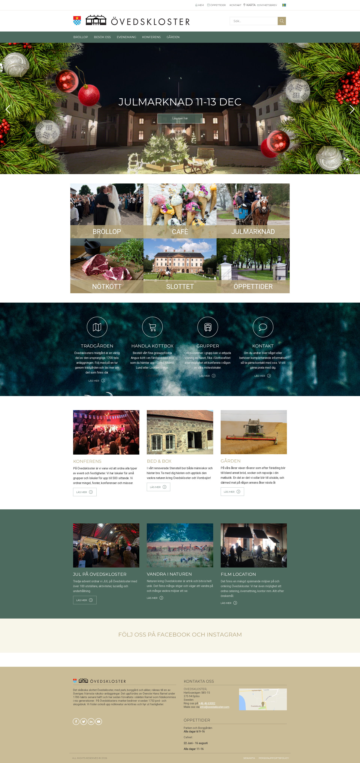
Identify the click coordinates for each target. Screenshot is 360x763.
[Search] (282, 21)
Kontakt (235, 5)
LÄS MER (180, 125)
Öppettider (218, 5)
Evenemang (126, 37)
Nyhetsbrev (268, 5)
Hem (201, 5)
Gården (173, 37)
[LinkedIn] (91, 722)
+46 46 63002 (207, 703)
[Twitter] (84, 722)
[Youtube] (99, 722)
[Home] (131, 20)
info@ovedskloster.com (214, 707)
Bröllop (80, 37)
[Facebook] (76, 722)
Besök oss (102, 37)
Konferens (151, 37)
